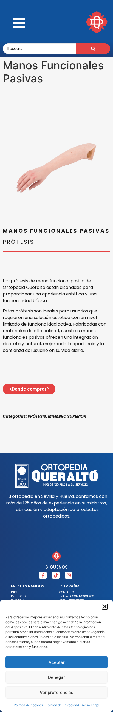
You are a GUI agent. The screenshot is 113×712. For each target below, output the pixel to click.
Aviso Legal (90, 705)
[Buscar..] (93, 48)
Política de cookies (28, 705)
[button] (105, 606)
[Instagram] (68, 575)
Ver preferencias (56, 692)
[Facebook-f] (43, 575)
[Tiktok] (56, 575)
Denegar (56, 677)
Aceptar (57, 662)
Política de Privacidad (62, 705)
